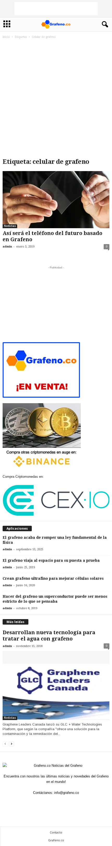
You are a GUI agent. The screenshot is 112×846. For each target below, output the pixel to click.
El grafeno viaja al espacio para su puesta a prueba (51, 560)
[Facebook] (51, 803)
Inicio (6, 36)
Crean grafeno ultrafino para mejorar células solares (53, 578)
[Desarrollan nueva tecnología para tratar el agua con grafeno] (56, 685)
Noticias (10, 226)
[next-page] (11, 743)
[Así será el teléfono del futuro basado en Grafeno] (56, 199)
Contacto (56, 832)
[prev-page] (5, 743)
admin (7, 246)
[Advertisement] (56, 8)
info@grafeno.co (66, 793)
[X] (62, 803)
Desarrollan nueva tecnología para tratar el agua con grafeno (49, 636)
